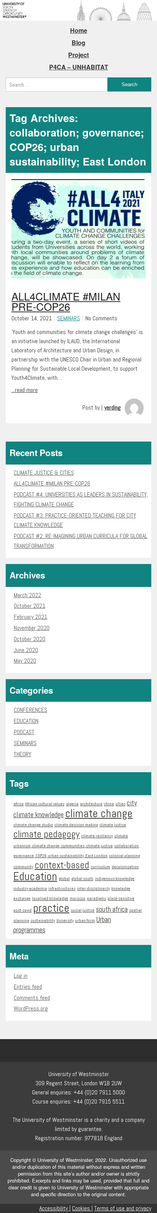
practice (51, 908)
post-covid (22, 910)
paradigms (96, 898)
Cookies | (82, 1208)
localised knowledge (50, 898)
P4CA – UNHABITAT (78, 67)
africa (18, 804)
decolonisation (125, 866)
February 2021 (30, 617)
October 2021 (29, 606)
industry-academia (30, 888)
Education (35, 876)
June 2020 (26, 650)
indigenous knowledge (115, 878)
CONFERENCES (30, 710)
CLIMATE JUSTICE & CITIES (44, 473)
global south (82, 878)
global (64, 878)
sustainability (42, 920)
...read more (24, 390)
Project (78, 54)
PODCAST (24, 732)
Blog (78, 42)
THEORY (22, 754)
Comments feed (32, 998)
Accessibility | (54, 1208)
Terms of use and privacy (122, 1208)
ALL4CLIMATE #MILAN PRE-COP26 (52, 483)
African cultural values (44, 804)
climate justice (112, 825)
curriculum (100, 866)
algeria (72, 804)
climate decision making (76, 825)
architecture (91, 804)
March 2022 (27, 595)
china (109, 804)
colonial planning (124, 855)
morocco (77, 898)
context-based (62, 865)
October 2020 (29, 639)
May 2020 (25, 661)
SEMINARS (68, 318)
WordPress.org (31, 1008)
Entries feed (28, 987)
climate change (99, 813)
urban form (85, 920)
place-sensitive (121, 898)
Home (78, 30)
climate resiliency (97, 836)
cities (120, 804)
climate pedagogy (46, 834)
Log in (20, 976)
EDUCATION (26, 721)
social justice (83, 910)
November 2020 (32, 628)
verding (112, 407)
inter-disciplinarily (93, 888)
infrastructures (61, 888)
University (65, 920)
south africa (112, 909)
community (23, 866)
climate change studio (33, 825)
